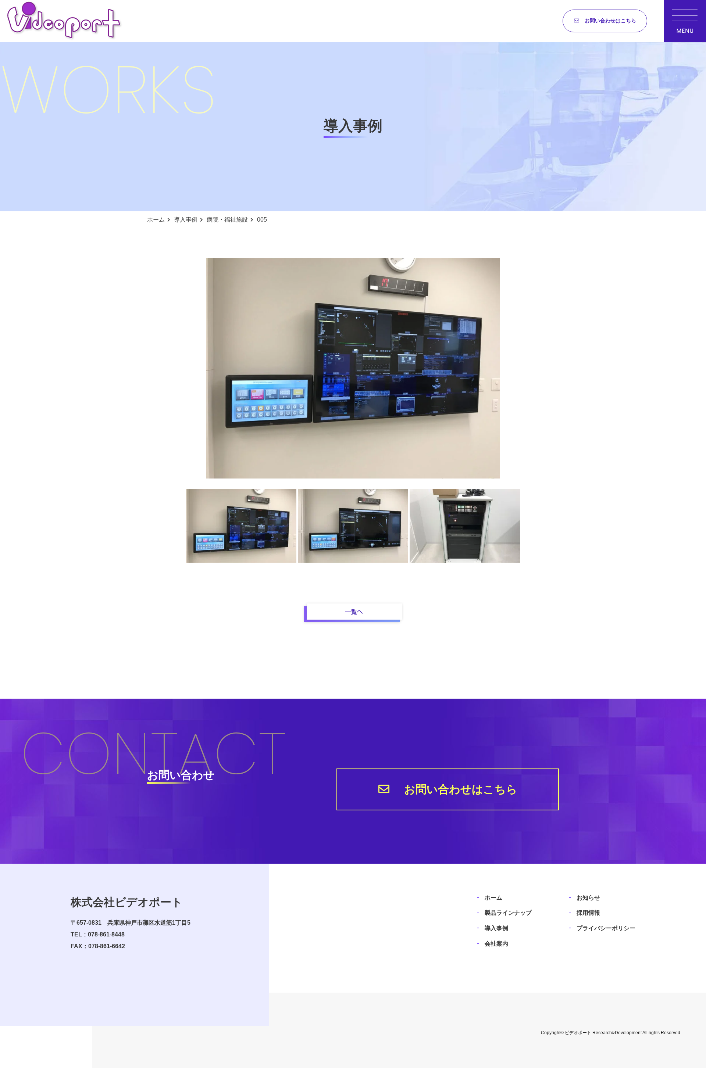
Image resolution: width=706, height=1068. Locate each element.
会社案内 (496, 943)
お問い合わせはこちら (610, 21)
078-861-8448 (106, 934)
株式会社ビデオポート (127, 902)
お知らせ (588, 898)
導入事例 (496, 928)
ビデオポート (578, 1032)
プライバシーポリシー (606, 928)
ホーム (493, 898)
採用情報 (588, 913)
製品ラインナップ (508, 913)
